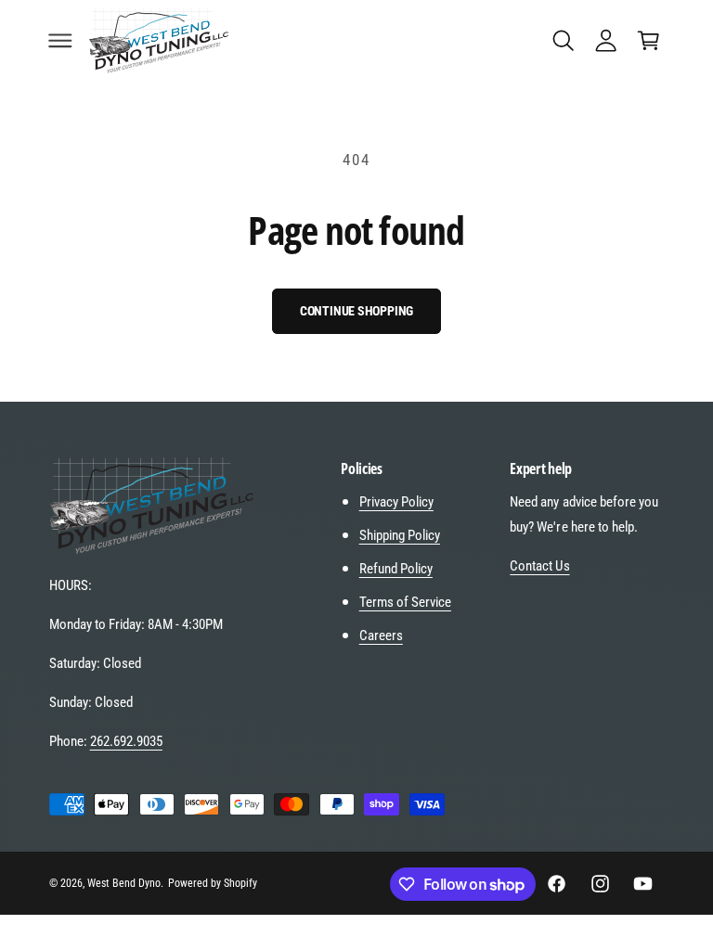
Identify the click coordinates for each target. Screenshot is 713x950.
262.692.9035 (126, 741)
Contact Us (539, 566)
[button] (60, 40)
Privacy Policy (396, 502)
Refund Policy (396, 568)
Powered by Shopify (212, 883)
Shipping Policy (399, 535)
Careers (381, 635)
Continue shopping (357, 310)
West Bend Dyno (124, 883)
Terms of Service (405, 602)
